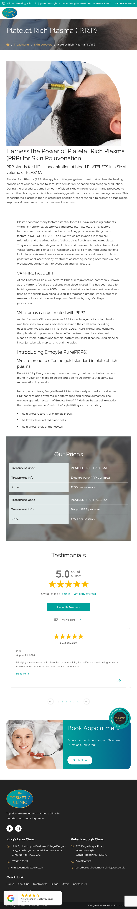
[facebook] (9, 828)
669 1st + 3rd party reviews (79, 593)
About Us (23, 884)
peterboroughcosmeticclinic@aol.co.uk (63, 3)
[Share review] (119, 681)
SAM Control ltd (122, 905)
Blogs (54, 884)
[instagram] (18, 828)
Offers (65, 884)
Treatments (22, 44)
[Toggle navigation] (132, 13)
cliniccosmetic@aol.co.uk (22, 3)
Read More (22, 673)
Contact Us (80, 884)
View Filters (68, 619)
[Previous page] (50, 701)
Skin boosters (43, 44)
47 (78, 701)
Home (10, 884)
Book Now (80, 760)
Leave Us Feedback (68, 607)
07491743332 (127, 3)
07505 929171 (103, 3)
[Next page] (86, 701)
